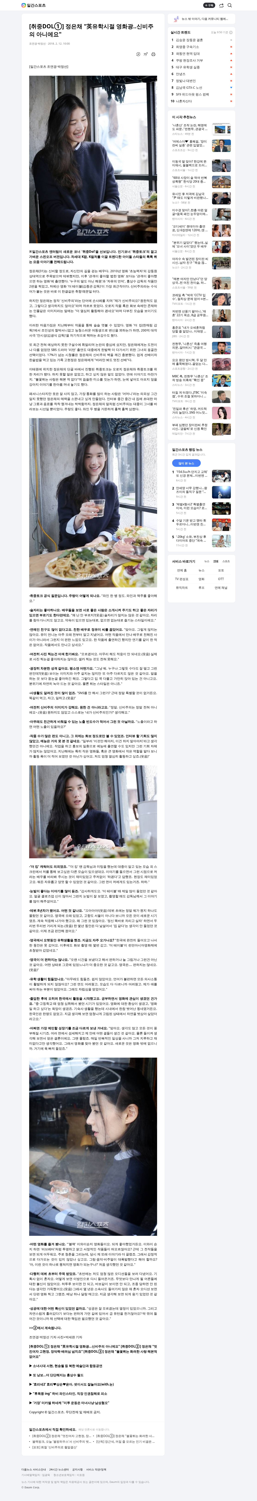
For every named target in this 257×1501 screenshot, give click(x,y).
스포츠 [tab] (226, 561)
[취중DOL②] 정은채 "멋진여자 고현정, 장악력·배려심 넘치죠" (61, 1436)
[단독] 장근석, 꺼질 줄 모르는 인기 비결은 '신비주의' (125, 1441)
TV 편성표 (182, 579)
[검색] (231, 5)
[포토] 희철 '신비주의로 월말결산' (54, 1447)
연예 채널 (221, 588)
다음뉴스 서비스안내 (33, 1469)
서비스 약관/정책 (96, 1469)
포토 (221, 570)
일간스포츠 (36, 5)
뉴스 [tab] (206, 561)
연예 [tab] (215, 561)
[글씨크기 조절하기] (146, 54)
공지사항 (77, 1469)
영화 (201, 579)
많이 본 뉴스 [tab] (186, 463)
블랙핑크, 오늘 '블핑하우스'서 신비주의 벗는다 (61, 1441)
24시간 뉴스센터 (59, 1469)
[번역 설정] (138, 54)
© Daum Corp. (30, 1487)
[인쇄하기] (153, 54)
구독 (210, 5)
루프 (201, 588)
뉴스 (201, 570)
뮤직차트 (182, 588)
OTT (221, 579)
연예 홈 (182, 570)
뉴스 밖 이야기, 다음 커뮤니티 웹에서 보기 (208, 19)
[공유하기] (221, 5)
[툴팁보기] (230, 32)
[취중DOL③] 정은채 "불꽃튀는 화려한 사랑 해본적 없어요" (125, 1436)
